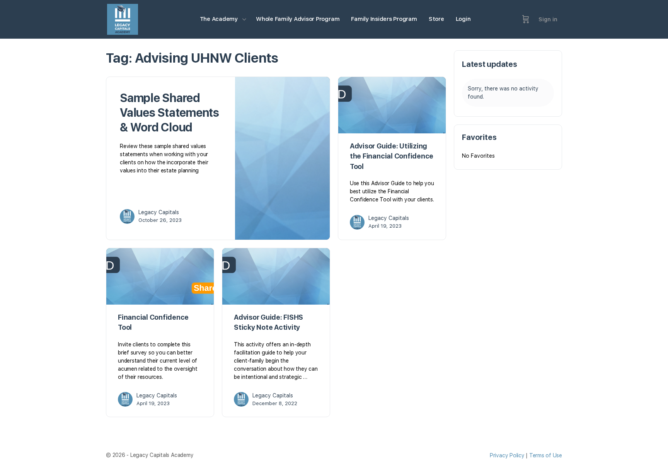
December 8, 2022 (274, 403)
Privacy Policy (507, 455)
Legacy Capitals (158, 212)
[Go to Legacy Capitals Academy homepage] (122, 18)
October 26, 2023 (160, 220)
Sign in (547, 19)
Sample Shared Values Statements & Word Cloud (169, 112)
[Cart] (526, 19)
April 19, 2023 (385, 226)
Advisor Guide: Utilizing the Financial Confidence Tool (391, 156)
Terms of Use (545, 455)
